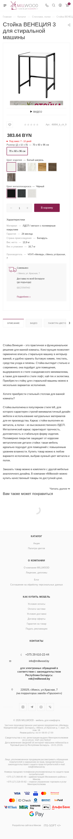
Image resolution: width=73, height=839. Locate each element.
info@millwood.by (39, 660)
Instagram (23, 707)
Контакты (36, 641)
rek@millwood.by (39, 678)
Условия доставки (36, 614)
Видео (34, 323)
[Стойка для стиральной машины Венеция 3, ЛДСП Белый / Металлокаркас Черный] (36, 73)
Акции (36, 543)
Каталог (36, 536)
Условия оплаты (36, 604)
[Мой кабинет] (60, 5)
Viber (50, 707)
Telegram (32, 707)
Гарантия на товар (36, 623)
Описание (13, 323)
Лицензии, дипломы (36, 572)
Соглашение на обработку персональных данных (36, 584)
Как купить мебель (36, 597)
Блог (36, 579)
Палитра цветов (58, 323)
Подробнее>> (24, 296)
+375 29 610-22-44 (37, 654)
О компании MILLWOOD (36, 567)
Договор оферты (36, 618)
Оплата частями (36, 609)
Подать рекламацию (36, 628)
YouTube (41, 707)
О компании (36, 560)
